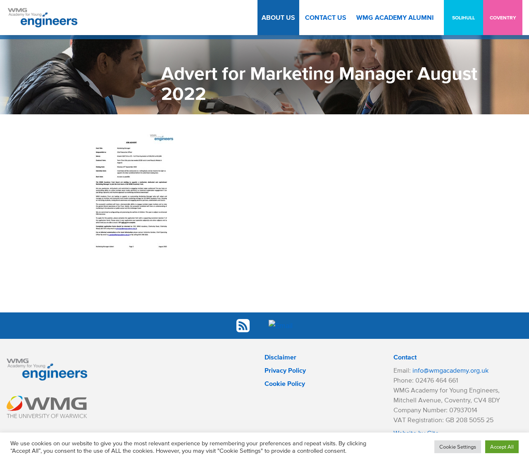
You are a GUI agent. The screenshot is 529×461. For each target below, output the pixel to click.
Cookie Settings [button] (457, 447)
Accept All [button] (502, 447)
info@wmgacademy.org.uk (450, 370)
